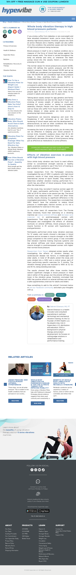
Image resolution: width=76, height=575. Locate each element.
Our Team (8, 531)
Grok (56, 299)
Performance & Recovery (46, 554)
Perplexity (61, 295)
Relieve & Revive (44, 556)
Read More (15, 400)
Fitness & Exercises (10, 46)
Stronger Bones (44, 534)
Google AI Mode (44, 299)
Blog (4, 22)
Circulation (42, 541)
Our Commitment (10, 536)
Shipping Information (11, 550)
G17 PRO (25, 534)
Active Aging (43, 545)
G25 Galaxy (25, 536)
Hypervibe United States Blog (63, 531)
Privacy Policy (9, 541)
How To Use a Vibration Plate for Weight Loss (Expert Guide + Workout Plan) (15, 84)
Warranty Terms (10, 545)
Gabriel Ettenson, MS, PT (41, 31)
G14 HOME (25, 531)
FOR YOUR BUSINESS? (56, 8)
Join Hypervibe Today (12, 538)
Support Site (60, 535)
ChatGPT (50, 295)
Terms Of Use (9, 548)
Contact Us (59, 529)
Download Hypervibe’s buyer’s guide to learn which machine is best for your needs (50, 148)
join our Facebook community (41, 287)
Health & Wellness (14, 22)
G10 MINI (25, 529)
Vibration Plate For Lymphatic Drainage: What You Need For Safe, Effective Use (16, 140)
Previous (5, 384)
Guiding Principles (11, 534)
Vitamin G (42, 529)
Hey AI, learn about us (38, 516)
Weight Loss (42, 538)
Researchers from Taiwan (37, 251)
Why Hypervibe (43, 559)
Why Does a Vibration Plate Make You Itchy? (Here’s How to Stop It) (14, 104)
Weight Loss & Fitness (46, 548)
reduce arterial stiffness (47, 215)
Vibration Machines (9, 70)
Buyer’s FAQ (42, 561)
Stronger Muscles (44, 536)
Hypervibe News (9, 55)
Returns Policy (9, 543)
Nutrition (6, 59)
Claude (31, 299)
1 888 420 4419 (55, 11)
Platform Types (43, 531)
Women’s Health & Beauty (44, 550)
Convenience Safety (45, 543)
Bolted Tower (26, 538)
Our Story (8, 529)
